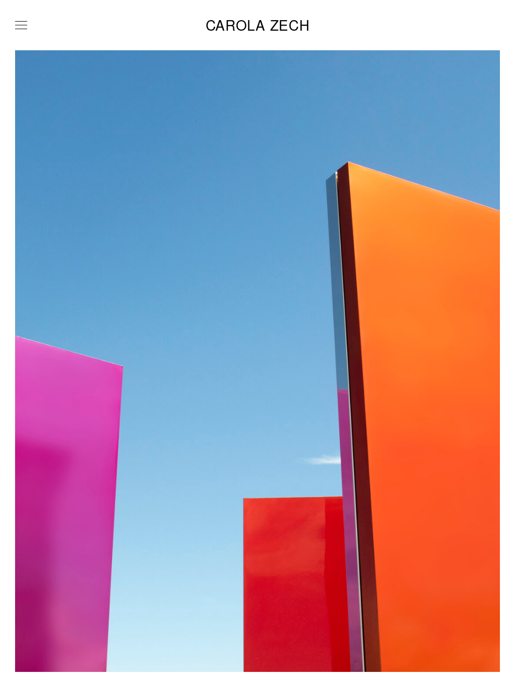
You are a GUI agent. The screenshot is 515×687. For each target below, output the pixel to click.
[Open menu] (21, 25)
